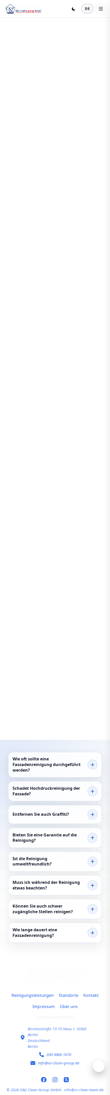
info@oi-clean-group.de (59, 1062)
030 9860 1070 (59, 1054)
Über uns (69, 1006)
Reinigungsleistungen (33, 995)
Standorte (68, 995)
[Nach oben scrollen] (99, 1066)
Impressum (43, 1006)
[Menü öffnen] (101, 9)
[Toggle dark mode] (73, 8)
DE (87, 8)
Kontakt (91, 995)
